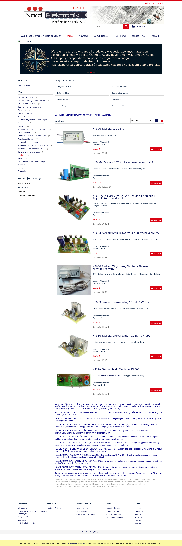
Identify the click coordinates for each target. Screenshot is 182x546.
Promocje (22, 171)
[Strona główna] (91, 14)
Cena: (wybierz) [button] (117, 99)
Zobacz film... (139, 511)
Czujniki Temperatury (27, 104)
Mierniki (21, 116)
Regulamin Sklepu (112, 511)
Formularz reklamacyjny (114, 514)
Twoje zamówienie (54, 508)
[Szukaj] (126, 26)
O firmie (138, 508)
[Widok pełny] (161, 120)
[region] (91, 59)
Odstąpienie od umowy (114, 517)
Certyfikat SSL (23, 517)
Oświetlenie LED (24, 132)
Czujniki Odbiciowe (26, 97)
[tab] (88, 73)
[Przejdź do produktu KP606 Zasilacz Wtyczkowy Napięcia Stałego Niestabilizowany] (74, 280)
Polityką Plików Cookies (76, 543)
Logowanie (22, 520)
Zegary (21, 158)
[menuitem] (41, 36)
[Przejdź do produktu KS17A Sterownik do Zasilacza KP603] (74, 380)
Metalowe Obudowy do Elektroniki (32, 129)
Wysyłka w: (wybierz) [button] (64, 99)
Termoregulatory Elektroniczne (30, 148)
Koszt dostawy (81, 511)
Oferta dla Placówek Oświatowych (32, 136)
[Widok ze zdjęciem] (156, 120)
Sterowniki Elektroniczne (28, 142)
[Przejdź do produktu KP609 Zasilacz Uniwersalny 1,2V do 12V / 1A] (74, 312)
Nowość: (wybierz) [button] (63, 106)
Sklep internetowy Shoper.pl (91, 532)
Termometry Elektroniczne (29, 152)
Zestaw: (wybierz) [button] (63, 93)
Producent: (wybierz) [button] (119, 86)
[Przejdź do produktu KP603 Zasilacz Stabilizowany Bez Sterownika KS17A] (74, 244)
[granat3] (83, 59)
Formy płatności (82, 508)
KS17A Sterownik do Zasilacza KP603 (107, 375)
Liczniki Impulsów (25, 113)
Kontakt (138, 520)
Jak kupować (22, 508)
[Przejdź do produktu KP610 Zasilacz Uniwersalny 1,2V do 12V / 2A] (74, 346)
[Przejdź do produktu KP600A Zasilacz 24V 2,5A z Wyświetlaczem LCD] (74, 172)
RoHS (20, 526)
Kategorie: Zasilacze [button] (64, 86)
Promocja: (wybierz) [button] (119, 106)
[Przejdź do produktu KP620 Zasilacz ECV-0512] (74, 139)
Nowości (21, 126)
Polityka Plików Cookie (26, 523)
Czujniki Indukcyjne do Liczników (31, 100)
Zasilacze (22, 155)
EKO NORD (139, 517)
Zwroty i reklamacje (113, 508)
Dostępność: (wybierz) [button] (120, 93)
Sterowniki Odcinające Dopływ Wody (33, 145)
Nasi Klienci (139, 514)
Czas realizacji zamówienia (85, 514)
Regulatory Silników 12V (28, 139)
